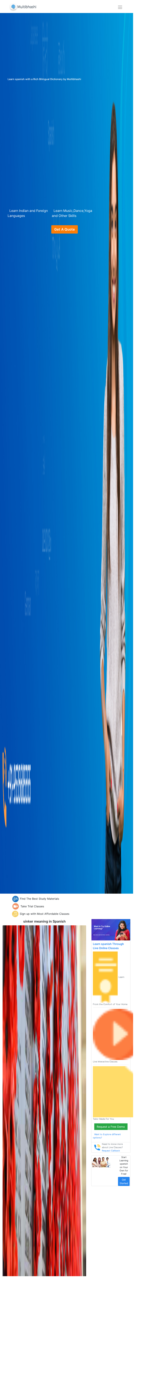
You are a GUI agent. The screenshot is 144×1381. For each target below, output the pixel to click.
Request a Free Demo (111, 1126)
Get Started (124, 1181)
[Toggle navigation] (120, 7)
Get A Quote (64, 229)
